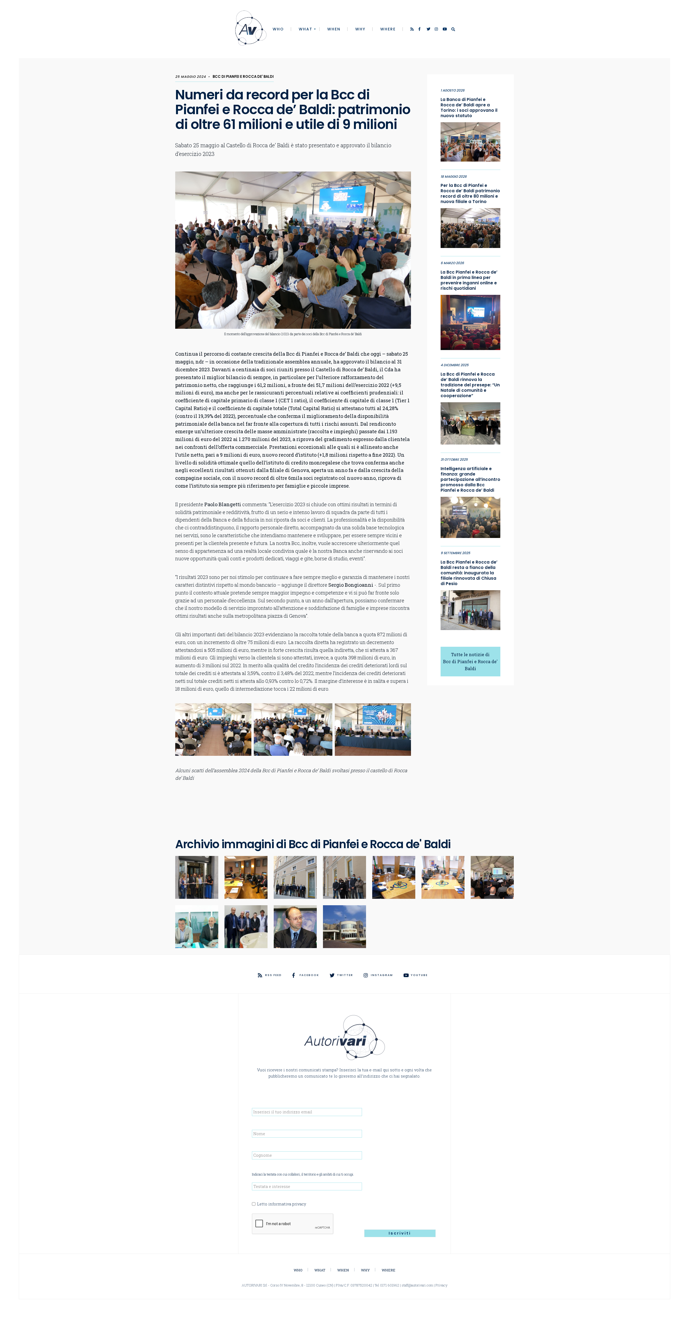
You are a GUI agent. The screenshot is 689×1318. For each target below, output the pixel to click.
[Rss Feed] (412, 29)
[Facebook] (420, 29)
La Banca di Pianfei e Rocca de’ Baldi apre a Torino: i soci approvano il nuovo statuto (469, 107)
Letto (281, 1204)
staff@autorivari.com (417, 1285)
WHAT (305, 29)
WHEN (333, 29)
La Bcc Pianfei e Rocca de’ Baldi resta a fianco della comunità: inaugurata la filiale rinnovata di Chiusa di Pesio (469, 573)
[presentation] (293, 1224)
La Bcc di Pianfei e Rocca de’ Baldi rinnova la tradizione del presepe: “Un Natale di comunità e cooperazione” (470, 385)
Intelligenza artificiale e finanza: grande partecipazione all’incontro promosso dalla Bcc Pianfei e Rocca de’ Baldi (470, 479)
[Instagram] (437, 29)
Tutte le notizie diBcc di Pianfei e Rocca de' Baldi (470, 661)
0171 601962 (389, 1285)
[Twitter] (429, 29)
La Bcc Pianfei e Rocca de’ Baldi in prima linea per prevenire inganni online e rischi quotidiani (469, 280)
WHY (360, 29)
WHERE (388, 29)
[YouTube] (445, 29)
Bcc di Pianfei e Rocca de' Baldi (243, 76)
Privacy (441, 1285)
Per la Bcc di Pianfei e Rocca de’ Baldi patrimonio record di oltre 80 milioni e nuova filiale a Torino (470, 193)
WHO (278, 29)
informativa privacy (287, 1204)
